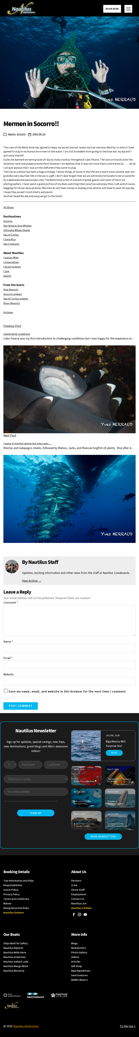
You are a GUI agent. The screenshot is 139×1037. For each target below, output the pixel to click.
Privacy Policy (11, 894)
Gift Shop (76, 966)
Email (8, 658)
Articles (75, 961)
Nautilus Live (78, 903)
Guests (12, 134)
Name (8, 642)
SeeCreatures (79, 975)
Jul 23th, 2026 (113, 735)
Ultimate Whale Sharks (16, 230)
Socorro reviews (12, 294)
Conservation (11, 262)
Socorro (21, 134)
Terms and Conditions (16, 899)
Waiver (7, 903)
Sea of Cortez (11, 235)
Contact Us (77, 899)
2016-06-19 (38, 134)
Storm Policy (10, 890)
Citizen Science (12, 267)
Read (114, 752)
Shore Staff (78, 890)
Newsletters (78, 948)
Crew (6, 271)
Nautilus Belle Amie (14, 952)
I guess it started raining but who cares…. (27, 443)
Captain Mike (10, 258)
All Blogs (8, 207)
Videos (75, 957)
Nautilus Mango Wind (15, 966)
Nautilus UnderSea (14, 957)
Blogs (74, 943)
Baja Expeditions (80, 971)
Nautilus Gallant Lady (15, 961)
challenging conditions (16, 334)
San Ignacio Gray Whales (17, 226)
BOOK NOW (112, 9)
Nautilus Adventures (26, 1026)
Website (8, 674)
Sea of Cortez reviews (15, 299)
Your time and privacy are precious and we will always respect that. (30, 801)
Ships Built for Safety (15, 943)
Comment (10, 603)
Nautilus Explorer (13, 948)
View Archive (31, 581)
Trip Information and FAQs (18, 881)
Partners (76, 881)
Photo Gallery (79, 952)
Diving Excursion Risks (16, 908)
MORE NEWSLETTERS (103, 836)
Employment (78, 894)
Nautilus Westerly (13, 971)
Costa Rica (9, 239)
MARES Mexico (79, 980)
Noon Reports (11, 303)
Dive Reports (10, 289)
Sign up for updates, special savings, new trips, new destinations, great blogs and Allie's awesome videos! (36, 746)
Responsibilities (12, 885)
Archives (8, 312)
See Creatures (11, 244)
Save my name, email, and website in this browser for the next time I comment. (68, 691)
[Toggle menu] (128, 9)
